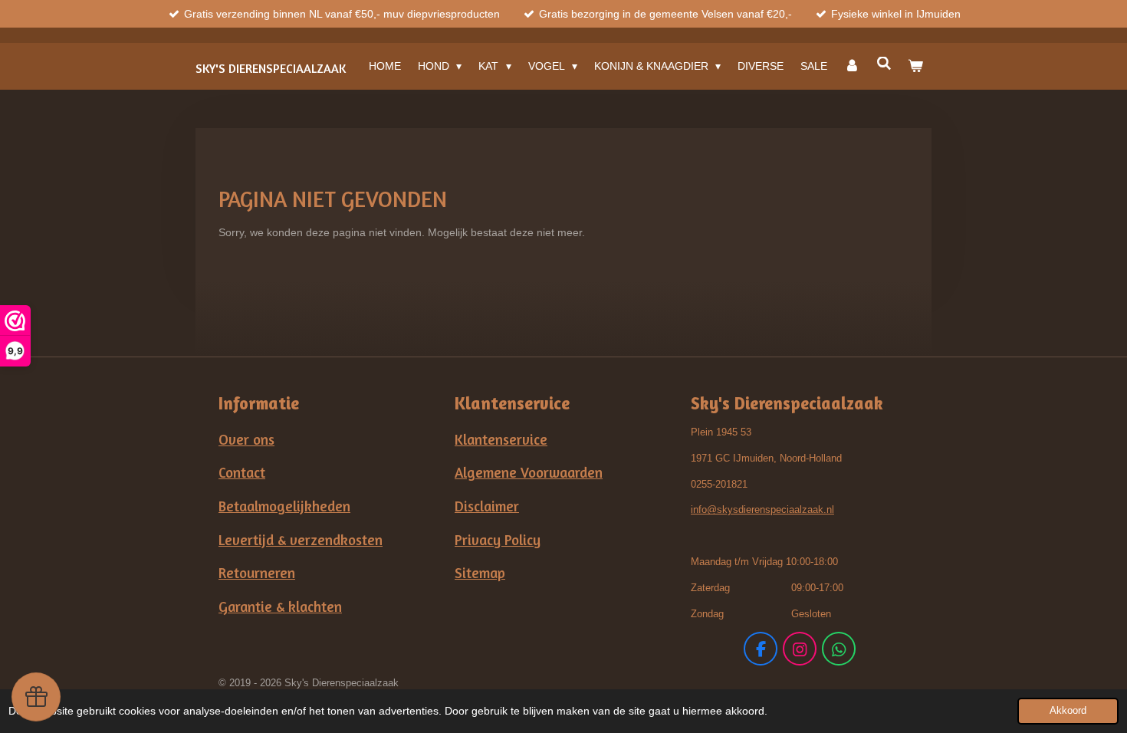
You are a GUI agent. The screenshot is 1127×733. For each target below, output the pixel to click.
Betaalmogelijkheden (284, 506)
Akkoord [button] (1068, 710)
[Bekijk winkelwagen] (915, 65)
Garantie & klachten (280, 606)
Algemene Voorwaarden (529, 472)
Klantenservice (501, 439)
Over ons (246, 439)
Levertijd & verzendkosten (301, 539)
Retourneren (257, 572)
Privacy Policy (497, 539)
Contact (242, 472)
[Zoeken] (884, 63)
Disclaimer (487, 506)
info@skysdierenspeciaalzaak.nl (762, 509)
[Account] (852, 65)
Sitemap (480, 572)
